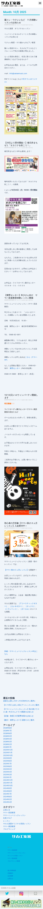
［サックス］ (30, 606)
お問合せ (10, 878)
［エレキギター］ (16, 606)
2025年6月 (7, 766)
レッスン (6, 821)
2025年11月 (7, 753)
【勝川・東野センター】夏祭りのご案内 (18, 720)
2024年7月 (7, 794)
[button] (40, 3)
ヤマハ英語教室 (9, 826)
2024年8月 (7, 791)
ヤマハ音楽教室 (9, 813)
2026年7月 (7, 731)
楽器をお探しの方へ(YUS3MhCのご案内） (19, 701)
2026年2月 (7, 744)
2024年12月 (8, 780)
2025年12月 (8, 750)
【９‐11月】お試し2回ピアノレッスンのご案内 (21, 705)
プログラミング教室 (14, 861)
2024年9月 (7, 788)
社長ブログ (7, 818)
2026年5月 (7, 736)
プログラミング (9, 829)
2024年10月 (8, 786)
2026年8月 (7, 728)
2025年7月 (7, 764)
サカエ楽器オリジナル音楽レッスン (17, 824)
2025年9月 (7, 758)
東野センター (15, 368)
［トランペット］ (11, 609)
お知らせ (6, 810)
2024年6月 (7, 797)
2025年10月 (8, 755)
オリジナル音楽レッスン (15, 855)
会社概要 (10, 876)
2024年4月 (7, 802)
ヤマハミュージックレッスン (14, 815)
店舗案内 (10, 873)
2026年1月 (7, 747)
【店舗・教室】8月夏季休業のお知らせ (18, 716)
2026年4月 (7, 739)
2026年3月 (7, 742)
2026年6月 (7, 733)
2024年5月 (7, 799)
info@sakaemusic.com (18, 73)
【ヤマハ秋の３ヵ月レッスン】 (16, 570)
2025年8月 (7, 761)
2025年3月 (7, 775)
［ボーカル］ (25, 609)
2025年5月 (7, 769)
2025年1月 (7, 777)
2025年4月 (7, 772)
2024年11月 (7, 783)
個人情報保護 (12, 870)
